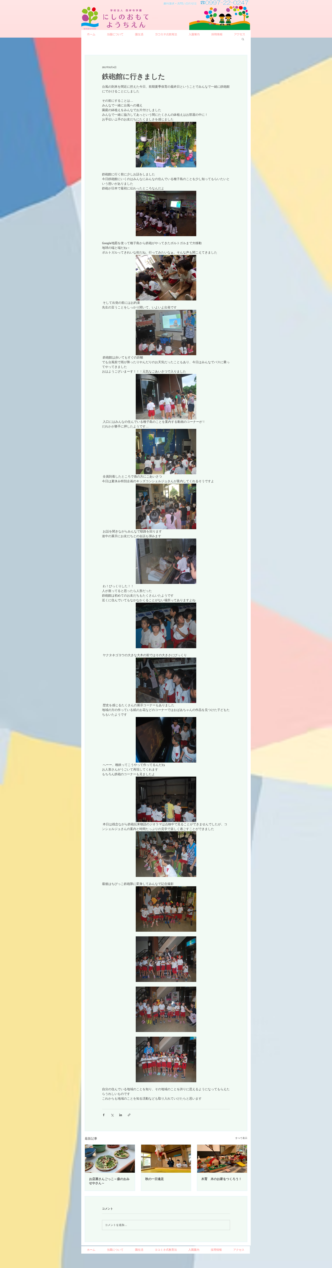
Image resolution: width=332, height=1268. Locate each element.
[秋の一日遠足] (166, 1159)
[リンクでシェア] (129, 1115)
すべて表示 (241, 1138)
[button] (243, 39)
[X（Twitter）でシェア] (112, 1115)
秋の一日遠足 (154, 1179)
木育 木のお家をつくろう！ (221, 1179)
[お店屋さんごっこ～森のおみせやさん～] (110, 1159)
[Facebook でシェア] (103, 1115)
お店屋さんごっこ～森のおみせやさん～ (109, 1181)
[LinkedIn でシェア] (120, 1115)
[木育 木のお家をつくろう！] (222, 1159)
